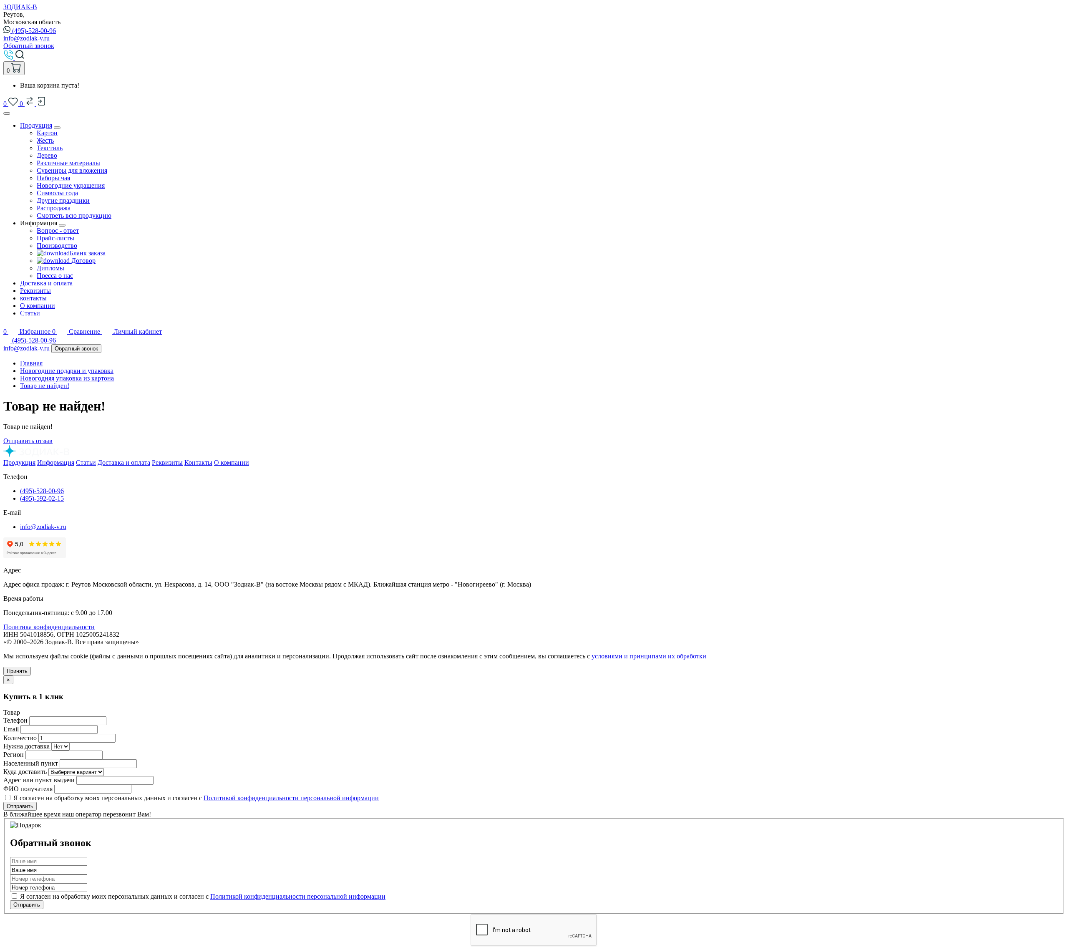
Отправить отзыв (28, 440)
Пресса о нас (55, 275)
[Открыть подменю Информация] (62, 225)
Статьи (30, 313)
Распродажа (54, 208)
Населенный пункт (30, 763)
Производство (57, 245)
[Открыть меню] (6, 113)
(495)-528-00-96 (34, 30)
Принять (17, 671)
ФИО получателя (28, 788)
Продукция (36, 125)
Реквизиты (35, 290)
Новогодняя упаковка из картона (67, 378)
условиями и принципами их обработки (649, 656)
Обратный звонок (28, 45)
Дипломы (50, 268)
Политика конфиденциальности (49, 626)
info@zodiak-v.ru (26, 38)
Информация (55, 462)
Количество (20, 737)
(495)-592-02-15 (42, 498)
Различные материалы (68, 162)
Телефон (15, 720)
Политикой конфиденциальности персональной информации (291, 797)
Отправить (20, 806)
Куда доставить (25, 771)
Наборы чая (53, 177)
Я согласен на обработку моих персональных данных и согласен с (201, 896)
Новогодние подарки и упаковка (66, 370)
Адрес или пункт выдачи (39, 780)
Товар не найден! (44, 385)
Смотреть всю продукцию (74, 215)
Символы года (57, 193)
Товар (11, 712)
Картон (47, 132)
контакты (33, 298)
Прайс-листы (55, 238)
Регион (13, 754)
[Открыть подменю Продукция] (57, 127)
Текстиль (50, 147)
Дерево (47, 155)
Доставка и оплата (46, 283)
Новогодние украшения (71, 185)
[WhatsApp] (7, 340)
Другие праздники (63, 200)
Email (11, 729)
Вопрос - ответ (58, 230)
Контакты (198, 462)
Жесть (45, 140)
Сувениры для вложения (72, 170)
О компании (37, 305)
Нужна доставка (26, 746)
